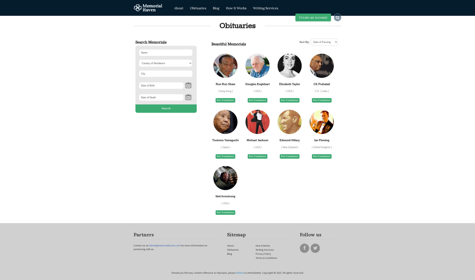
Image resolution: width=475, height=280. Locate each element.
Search (166, 108)
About (178, 8)
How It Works (236, 8)
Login (287, 17)
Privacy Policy (263, 253)
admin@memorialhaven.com (164, 245)
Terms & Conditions (266, 258)
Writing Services (265, 8)
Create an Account (313, 17)
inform (240, 272)
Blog (216, 8)
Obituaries (198, 8)
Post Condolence (225, 100)
